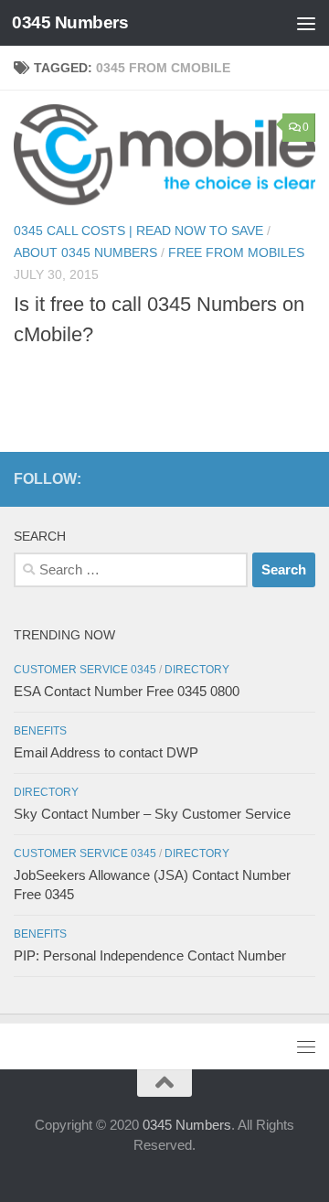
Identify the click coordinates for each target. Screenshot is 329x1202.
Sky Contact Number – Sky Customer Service (152, 813)
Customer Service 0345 (85, 669)
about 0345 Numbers (85, 252)
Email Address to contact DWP (106, 752)
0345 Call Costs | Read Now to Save (138, 230)
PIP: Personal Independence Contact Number (150, 955)
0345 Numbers (70, 22)
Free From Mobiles (236, 252)
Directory (196, 669)
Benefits (40, 730)
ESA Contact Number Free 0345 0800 (126, 691)
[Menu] (306, 23)
